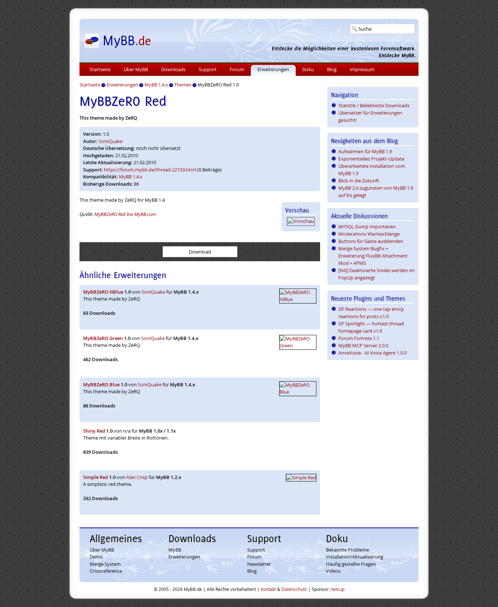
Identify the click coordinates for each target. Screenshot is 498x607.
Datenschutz (294, 589)
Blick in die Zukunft (358, 180)
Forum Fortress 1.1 (358, 338)
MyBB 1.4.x (131, 176)
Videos (333, 571)
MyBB (174, 549)
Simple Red (95, 477)
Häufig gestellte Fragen (351, 564)
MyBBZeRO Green (103, 338)
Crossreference (106, 571)
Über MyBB (136, 69)
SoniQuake (110, 141)
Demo (96, 556)
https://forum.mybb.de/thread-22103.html (150, 169)
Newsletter (259, 564)
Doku (308, 69)
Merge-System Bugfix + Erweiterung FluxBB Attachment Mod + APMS (373, 255)
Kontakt (268, 589)
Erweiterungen (273, 69)
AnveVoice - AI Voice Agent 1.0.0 (372, 352)
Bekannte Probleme (347, 549)
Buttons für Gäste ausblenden (370, 241)
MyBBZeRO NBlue (103, 292)
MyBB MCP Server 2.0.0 (363, 345)
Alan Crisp (137, 477)
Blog (331, 69)
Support (208, 69)
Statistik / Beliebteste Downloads (373, 105)
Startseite (100, 69)
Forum (237, 69)
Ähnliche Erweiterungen (122, 275)
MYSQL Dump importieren (367, 226)
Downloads (173, 69)
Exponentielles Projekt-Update (371, 158)
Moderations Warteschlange (369, 234)
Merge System (105, 564)
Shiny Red (94, 431)
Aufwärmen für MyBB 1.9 (365, 151)
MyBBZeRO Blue (101, 384)
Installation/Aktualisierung (354, 556)
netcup (338, 589)
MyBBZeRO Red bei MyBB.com (125, 214)
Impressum (362, 69)
